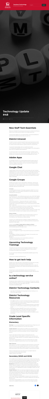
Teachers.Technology (19, 4)
